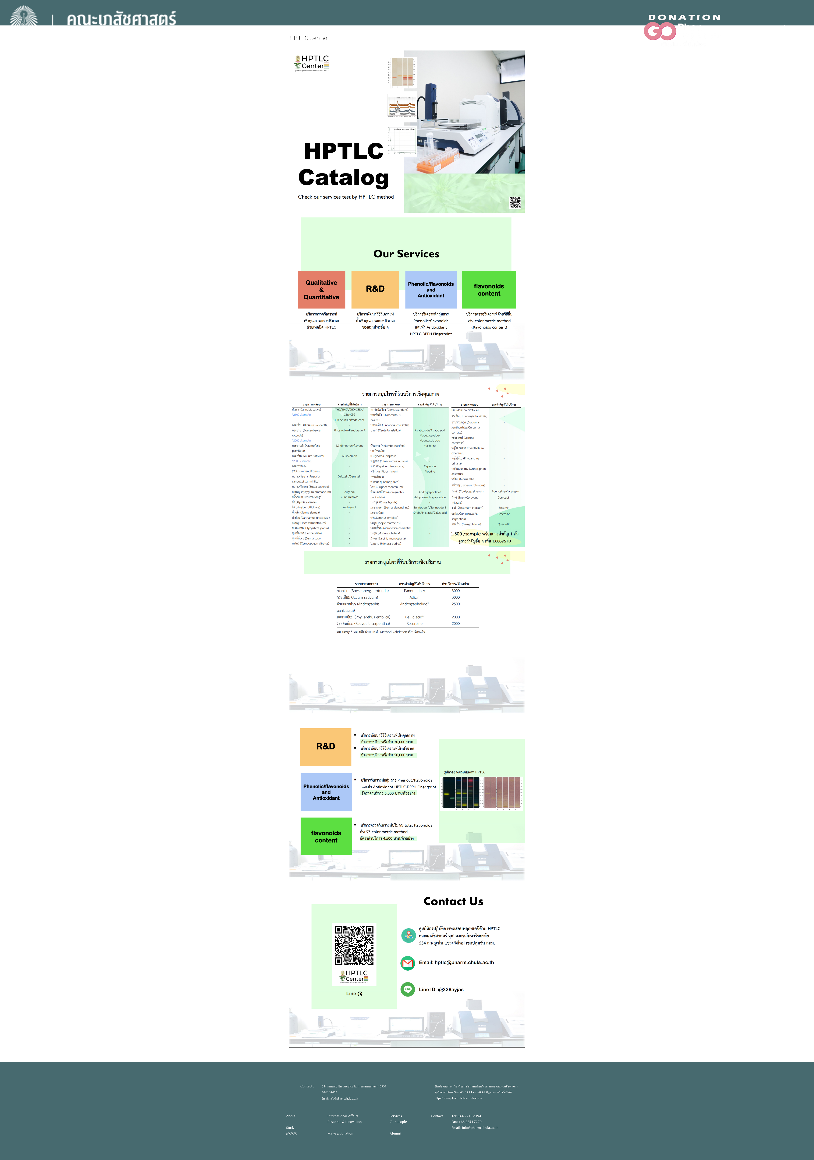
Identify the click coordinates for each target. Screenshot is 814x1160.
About (290, 1116)
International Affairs (343, 1116)
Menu (773, 30)
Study (290, 1128)
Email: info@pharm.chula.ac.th (340, 1098)
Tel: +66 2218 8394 (466, 1116)
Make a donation (340, 1133)
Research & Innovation (345, 1122)
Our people (398, 1122)
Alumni (395, 1133)
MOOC (291, 1133)
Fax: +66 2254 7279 (467, 1122)
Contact (437, 1116)
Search (745, 30)
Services (396, 1116)
